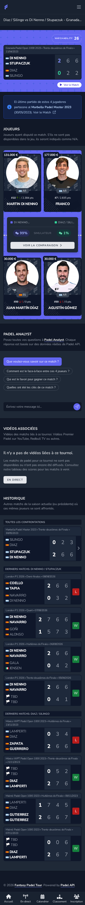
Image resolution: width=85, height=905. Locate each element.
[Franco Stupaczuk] (63, 173)
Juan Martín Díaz (22, 307)
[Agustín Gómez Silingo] (63, 277)
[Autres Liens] (79, 7)
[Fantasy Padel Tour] (6, 7)
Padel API (68, 885)
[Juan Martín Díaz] (22, 277)
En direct (15, 480)
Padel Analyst (54, 340)
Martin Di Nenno (22, 204)
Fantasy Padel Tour (28, 885)
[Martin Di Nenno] (22, 173)
